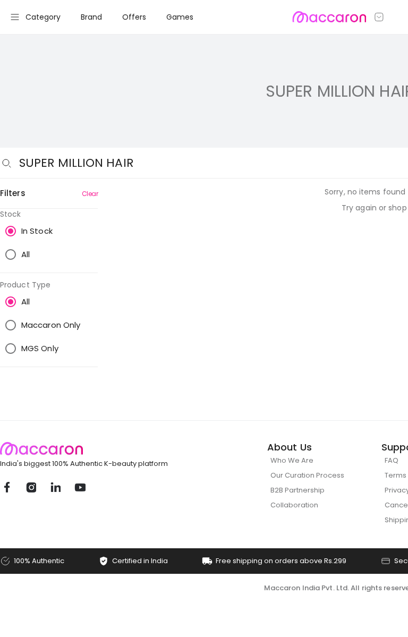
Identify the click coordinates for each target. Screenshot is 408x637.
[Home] (329, 17)
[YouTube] (79, 487)
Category (43, 17)
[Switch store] (379, 17)
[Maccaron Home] (103, 448)
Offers (134, 17)
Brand (91, 17)
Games (179, 17)
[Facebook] (6, 487)
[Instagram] (30, 487)
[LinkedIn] (55, 487)
